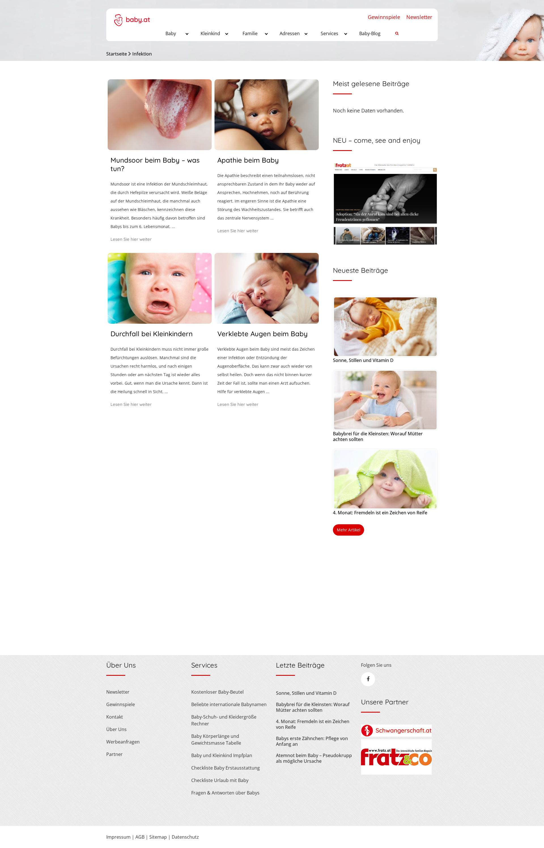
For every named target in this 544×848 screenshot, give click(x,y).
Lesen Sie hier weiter (131, 239)
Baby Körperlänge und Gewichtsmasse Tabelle (216, 739)
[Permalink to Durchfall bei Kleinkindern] (160, 321)
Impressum (118, 837)
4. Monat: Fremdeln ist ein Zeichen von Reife (380, 513)
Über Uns (116, 729)
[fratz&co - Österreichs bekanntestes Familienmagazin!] (396, 773)
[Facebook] (368, 679)
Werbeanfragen (123, 742)
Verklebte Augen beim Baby (262, 333)
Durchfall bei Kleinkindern (151, 333)
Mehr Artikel (348, 529)
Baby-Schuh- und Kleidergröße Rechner (223, 720)
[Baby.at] (132, 17)
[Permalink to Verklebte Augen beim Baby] (266, 321)
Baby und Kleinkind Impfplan (221, 755)
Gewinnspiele (384, 17)
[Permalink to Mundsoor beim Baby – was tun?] (160, 148)
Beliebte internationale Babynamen (229, 704)
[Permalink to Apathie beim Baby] (266, 148)
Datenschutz (185, 837)
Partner (114, 754)
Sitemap (158, 837)
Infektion (142, 54)
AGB (139, 837)
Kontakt (114, 717)
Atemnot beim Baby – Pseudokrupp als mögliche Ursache (314, 758)
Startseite (116, 54)
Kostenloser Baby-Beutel (217, 692)
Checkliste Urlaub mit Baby (219, 780)
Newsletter (419, 17)
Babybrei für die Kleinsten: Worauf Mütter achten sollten (378, 436)
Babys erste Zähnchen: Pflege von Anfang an (312, 741)
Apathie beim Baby (248, 160)
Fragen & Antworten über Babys (225, 793)
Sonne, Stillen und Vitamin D (363, 360)
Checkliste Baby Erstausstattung (225, 768)
